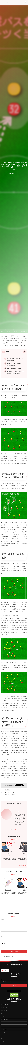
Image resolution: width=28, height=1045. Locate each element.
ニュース (2, 1041)
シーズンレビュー (4, 1004)
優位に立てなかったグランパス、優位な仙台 (15, 364)
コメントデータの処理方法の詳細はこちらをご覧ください (12, 956)
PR (1, 1013)
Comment (2, 919)
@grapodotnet (10, 785)
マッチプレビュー (4, 1029)
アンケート (3, 1032)
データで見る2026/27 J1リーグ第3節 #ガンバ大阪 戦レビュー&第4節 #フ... (8, 893)
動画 (1, 1038)
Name (2, 929)
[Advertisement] (14, 189)
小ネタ (2, 1035)
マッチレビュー (4, 1016)
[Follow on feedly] (14, 996)
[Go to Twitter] (16, 830)
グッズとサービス (4, 1010)
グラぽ (7, 2)
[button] (24, 351)
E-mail (15, 929)
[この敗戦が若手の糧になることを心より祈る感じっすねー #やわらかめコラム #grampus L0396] (8, 847)
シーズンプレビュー (4, 1007)
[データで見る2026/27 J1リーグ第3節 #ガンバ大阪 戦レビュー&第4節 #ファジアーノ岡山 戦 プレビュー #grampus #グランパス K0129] (8, 883)
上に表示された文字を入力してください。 (9, 944)
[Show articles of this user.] (6, 814)
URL (1, 936)
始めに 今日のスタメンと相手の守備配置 (15, 359)
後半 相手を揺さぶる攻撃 (14, 368)
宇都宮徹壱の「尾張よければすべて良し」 (9, 1019)
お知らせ (2, 1022)
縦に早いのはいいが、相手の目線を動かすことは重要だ (15, 372)
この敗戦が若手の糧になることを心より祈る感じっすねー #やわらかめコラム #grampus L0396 (9, 859)
